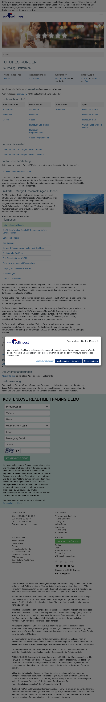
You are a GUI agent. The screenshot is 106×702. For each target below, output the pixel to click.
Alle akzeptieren (91, 361)
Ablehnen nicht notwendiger (68, 361)
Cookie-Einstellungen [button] (45, 360)
